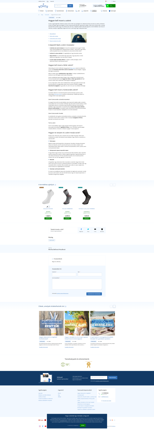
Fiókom (114, 1)
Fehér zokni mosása (54, 36)
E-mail (95, 231)
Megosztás (81, 231)
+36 (82, 5)
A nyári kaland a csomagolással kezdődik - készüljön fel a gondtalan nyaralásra (102, 338)
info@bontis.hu (104, 396)
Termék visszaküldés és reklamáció (45, 398)
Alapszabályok (53, 33)
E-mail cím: (54, 271)
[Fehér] (49, 207)
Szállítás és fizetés (41, 1)
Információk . (60, 293)
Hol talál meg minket (107, 400)
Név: (79, 271)
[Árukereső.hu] (65, 364)
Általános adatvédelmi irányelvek (45, 400)
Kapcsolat (52, 1)
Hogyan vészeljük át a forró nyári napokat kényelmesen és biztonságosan (76, 338)
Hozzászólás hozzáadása (94, 293)
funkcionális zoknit (58, 94)
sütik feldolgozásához (63, 420)
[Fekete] (47, 207)
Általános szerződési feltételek (44, 395)
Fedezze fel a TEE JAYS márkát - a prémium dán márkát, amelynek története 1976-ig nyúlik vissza (86, 398)
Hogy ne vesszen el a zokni (55, 41)
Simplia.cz (113, 426)
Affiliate (59, 396)
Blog (47, 1)
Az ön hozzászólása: (56, 277)
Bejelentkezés (112, 377)
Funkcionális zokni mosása (55, 38)
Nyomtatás (102, 231)
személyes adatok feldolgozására (62, 293)
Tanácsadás (47, 14)
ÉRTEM (82, 425)
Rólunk (59, 393)
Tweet (88, 231)
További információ (43, 347)
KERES (70, 5)
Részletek (48, 218)
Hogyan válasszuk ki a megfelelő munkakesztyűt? (48, 338)
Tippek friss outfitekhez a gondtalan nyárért (86, 409)
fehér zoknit (72, 68)
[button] (114, 306)
